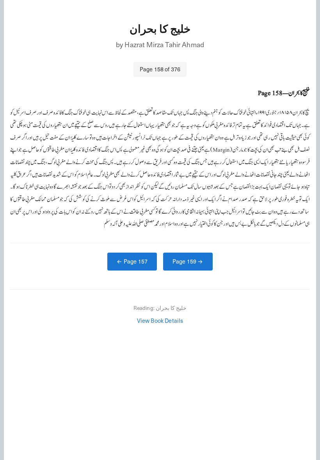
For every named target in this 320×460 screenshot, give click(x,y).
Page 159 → (187, 261)
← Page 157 (132, 261)
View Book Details (160, 320)
